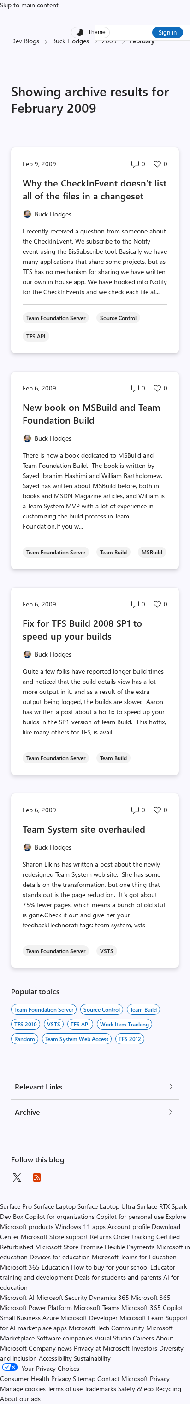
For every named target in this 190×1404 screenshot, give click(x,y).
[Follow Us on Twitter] (16, 1177)
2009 (109, 40)
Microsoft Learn (141, 1317)
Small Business (20, 1317)
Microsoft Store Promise (69, 1246)
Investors (144, 1348)
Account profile (128, 1226)
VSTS (53, 1024)
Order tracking (133, 1236)
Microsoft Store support (54, 1236)
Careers (143, 1338)
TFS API (80, 1024)
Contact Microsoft (122, 1378)
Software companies (64, 1338)
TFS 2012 (130, 1039)
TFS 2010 (25, 1024)
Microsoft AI (17, 1297)
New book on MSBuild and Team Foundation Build (91, 413)
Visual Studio (113, 1338)
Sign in (168, 32)
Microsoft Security (61, 1297)
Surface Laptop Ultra (106, 1206)
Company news (50, 1348)
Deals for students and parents (118, 1277)
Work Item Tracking (124, 1024)
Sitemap (84, 1378)
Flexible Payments (129, 1246)
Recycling (168, 1388)
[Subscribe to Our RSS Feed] (36, 1177)
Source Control (101, 1009)
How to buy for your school (109, 1267)
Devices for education (60, 1257)
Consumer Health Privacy (35, 1378)
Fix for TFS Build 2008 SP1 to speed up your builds (82, 629)
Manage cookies (23, 1388)
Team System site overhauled (84, 828)
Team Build (143, 1009)
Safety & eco (136, 1388)
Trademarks (100, 1388)
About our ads (20, 1398)
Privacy (160, 1378)
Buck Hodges (70, 40)
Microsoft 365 (151, 1297)
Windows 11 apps (80, 1226)
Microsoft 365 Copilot (152, 1307)
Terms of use (65, 1388)
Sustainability (92, 1358)
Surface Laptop (55, 1206)
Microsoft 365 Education (34, 1267)
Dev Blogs (25, 40)
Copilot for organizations (60, 1216)
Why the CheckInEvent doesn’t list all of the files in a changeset (94, 189)
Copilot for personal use (130, 1216)
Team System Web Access (76, 1039)
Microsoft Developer (89, 1317)
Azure (50, 1317)
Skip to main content (29, 4)
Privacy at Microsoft (102, 1348)
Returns (101, 1236)
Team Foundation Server (43, 1009)
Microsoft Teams (96, 1307)
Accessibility (55, 1358)
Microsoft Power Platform (36, 1307)
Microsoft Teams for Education (134, 1257)
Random (24, 1039)
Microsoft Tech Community (106, 1327)
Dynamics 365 (109, 1297)
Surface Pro (16, 1206)
